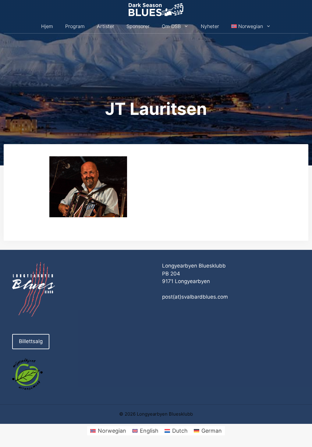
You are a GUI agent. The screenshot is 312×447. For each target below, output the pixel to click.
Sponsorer (138, 26)
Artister (105, 26)
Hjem (47, 26)
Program (75, 26)
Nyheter (210, 26)
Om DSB (171, 26)
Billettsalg (31, 341)
